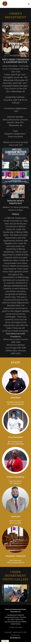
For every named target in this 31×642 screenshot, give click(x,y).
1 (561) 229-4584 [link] (16, 627)
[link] (4, 4)
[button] (28, 4)
